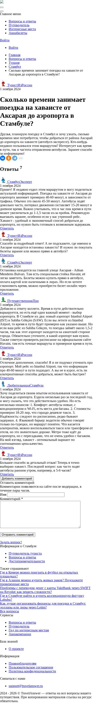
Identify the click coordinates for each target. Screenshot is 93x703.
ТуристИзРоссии (19, 85)
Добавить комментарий (17, 478)
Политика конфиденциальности (32, 671)
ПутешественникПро (22, 301)
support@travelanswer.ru (26, 686)
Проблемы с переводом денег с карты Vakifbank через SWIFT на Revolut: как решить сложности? (45, 590)
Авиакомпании (20, 634)
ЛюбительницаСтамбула (24, 385)
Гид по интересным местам (29, 630)
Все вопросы (9, 611)
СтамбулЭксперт (19, 182)
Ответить (7, 228)
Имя (3, 494)
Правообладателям (22, 663)
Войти (5, 40)
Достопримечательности (27, 561)
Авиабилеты (18, 33)
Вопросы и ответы (22, 21)
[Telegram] (14, 158)
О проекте (16, 649)
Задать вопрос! (11, 542)
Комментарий (11, 499)
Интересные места (22, 29)
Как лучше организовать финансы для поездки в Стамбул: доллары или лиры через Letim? (43, 605)
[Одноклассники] (8, 158)
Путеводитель (19, 25)
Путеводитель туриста (25, 553)
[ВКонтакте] (2, 158)
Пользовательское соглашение (31, 667)
